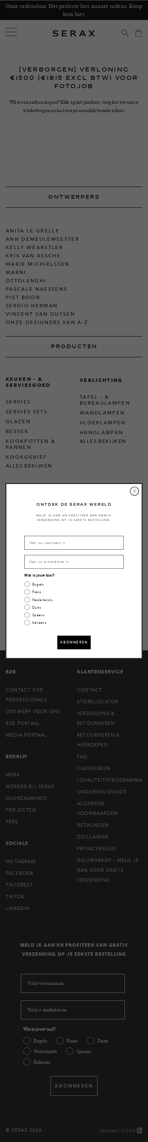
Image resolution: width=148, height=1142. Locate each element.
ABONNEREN (74, 642)
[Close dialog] (134, 491)
